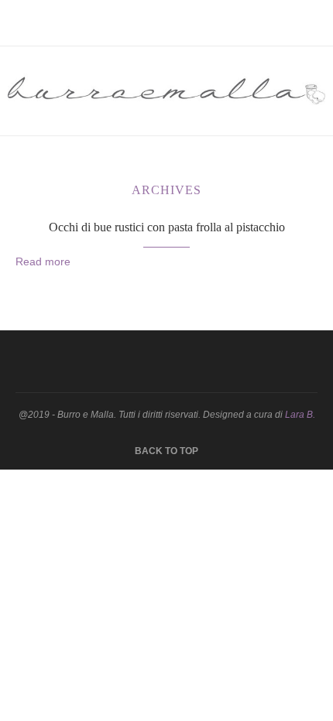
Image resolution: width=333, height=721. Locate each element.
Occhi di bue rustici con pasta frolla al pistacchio (167, 227)
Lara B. (300, 414)
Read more (42, 261)
